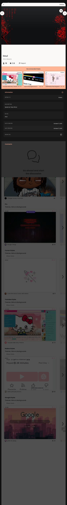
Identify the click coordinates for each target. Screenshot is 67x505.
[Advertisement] (7, 252)
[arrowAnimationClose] (2, 13)
